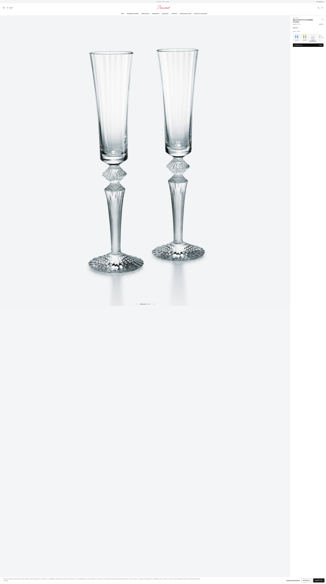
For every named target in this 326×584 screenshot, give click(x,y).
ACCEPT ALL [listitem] (319, 580)
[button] (322, 8)
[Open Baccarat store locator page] (4, 8)
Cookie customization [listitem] (293, 580)
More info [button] (295, 27)
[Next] (154, 304)
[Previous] (136, 304)
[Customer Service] (319, 8)
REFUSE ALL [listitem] (306, 580)
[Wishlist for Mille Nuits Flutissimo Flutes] (322, 21)
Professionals (319, 1)
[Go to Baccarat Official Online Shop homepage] (163, 8)
